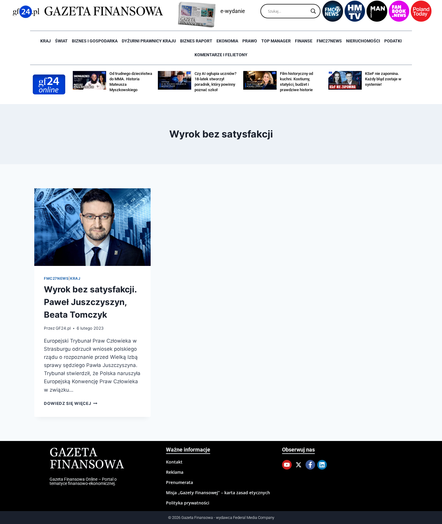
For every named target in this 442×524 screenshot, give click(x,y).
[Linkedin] (322, 465)
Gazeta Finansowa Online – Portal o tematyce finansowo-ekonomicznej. (83, 481)
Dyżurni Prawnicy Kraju (149, 41)
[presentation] (92, 227)
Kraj (45, 41)
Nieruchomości (363, 41)
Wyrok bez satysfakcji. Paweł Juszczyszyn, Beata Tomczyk (90, 302)
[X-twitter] (298, 465)
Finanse (303, 41)
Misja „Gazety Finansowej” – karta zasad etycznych (218, 492)
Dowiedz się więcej (70, 403)
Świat (61, 41)
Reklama (174, 472)
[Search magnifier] (313, 11)
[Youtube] (287, 465)
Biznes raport (196, 41)
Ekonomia (227, 41)
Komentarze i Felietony (221, 54)
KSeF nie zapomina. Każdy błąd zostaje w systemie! (383, 79)
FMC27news (329, 41)
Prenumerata (179, 482)
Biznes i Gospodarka (95, 41)
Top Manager (276, 41)
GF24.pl (63, 328)
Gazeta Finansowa (87, 459)
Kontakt (174, 462)
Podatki (393, 41)
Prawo (249, 41)
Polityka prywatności (187, 503)
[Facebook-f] (310, 465)
